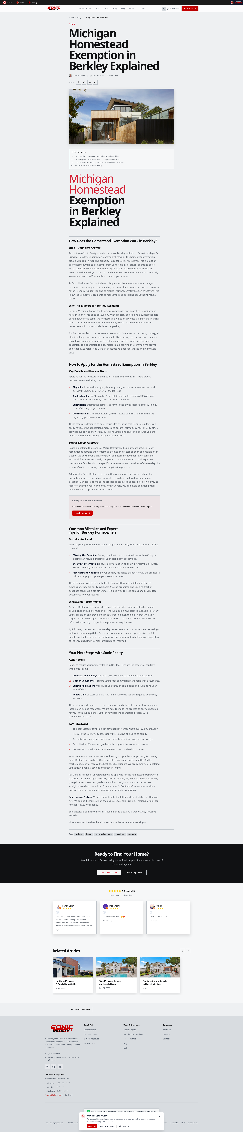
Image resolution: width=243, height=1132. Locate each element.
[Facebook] (53, 1066)
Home (71, 17)
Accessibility (174, 1123)
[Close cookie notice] (160, 1116)
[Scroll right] (188, 951)
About (131, 8)
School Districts (130, 1039)
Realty (34, 2)
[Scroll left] (182, 951)
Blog (115, 8)
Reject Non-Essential (107, 1126)
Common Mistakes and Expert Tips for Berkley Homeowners (97, 162)
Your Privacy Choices (191, 1123)
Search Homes (85, 8)
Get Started (188, 8)
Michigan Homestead (97, 184)
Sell (97, 8)
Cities (106, 8)
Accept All (92, 1126)
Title (22, 2)
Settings (126, 1126)
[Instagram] (47, 1066)
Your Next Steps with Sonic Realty (86, 165)
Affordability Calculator (133, 1034)
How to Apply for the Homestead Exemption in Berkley (95, 159)
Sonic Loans (56, 1083)
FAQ (123, 8)
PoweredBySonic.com (58, 1095)
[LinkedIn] (60, 1066)
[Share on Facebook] (78, 82)
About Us (167, 1029)
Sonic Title (55, 1087)
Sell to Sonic (55, 1091)
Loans (9, 2)
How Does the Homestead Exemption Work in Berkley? (95, 156)
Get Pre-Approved (134, 872)
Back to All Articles (83, 1009)
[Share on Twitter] (84, 82)
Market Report (130, 1029)
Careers (166, 1034)
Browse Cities (89, 1043)
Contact (142, 8)
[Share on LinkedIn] (89, 82)
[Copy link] (95, 82)
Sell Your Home (90, 1034)
